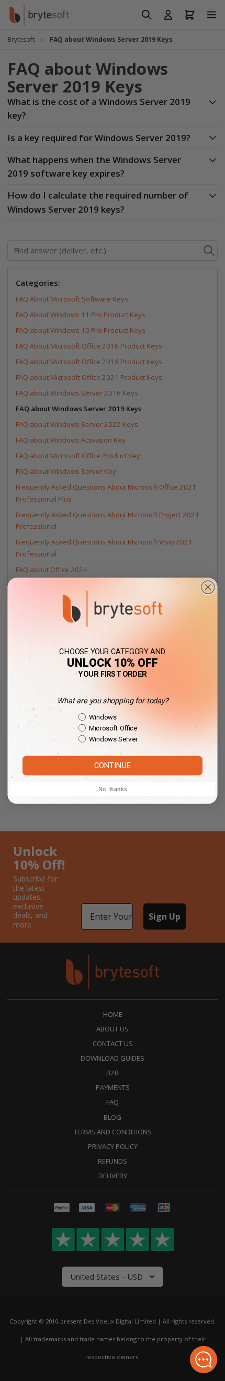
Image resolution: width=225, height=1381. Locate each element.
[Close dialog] (208, 587)
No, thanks (112, 789)
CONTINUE (112, 765)
